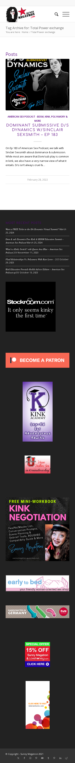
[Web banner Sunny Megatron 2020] (31, 14)
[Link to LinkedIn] (60, 758)
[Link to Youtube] (42, 758)
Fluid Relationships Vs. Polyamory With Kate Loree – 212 (32, 259)
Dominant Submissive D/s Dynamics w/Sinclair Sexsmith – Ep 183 (37, 130)
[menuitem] (54, 14)
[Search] (54, 14)
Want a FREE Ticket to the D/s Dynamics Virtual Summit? (32, 229)
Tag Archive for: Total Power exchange (35, 28)
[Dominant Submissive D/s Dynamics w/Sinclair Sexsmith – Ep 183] (37, 84)
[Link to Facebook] (24, 758)
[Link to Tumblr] (48, 758)
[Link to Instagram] (30, 758)
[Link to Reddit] (66, 758)
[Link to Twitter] (18, 758)
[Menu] (63, 14)
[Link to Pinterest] (36, 758)
